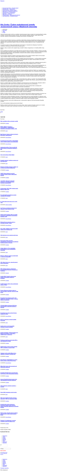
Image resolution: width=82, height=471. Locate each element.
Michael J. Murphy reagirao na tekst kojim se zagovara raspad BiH (9, 256)
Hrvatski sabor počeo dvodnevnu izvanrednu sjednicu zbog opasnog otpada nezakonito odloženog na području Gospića (9, 406)
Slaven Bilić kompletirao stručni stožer (8, 392)
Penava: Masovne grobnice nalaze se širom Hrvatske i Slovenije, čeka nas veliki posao (9, 291)
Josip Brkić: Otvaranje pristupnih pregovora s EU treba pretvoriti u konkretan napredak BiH (7, 181)
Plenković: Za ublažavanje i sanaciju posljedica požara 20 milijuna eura (8, 421)
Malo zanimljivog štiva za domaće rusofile (9, 121)
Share (1, 111)
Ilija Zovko (5, 30)
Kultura (4, 437)
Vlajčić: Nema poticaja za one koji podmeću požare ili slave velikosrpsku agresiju (8, 174)
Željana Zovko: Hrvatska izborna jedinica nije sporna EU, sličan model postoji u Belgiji (9, 413)
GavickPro (7, 468)
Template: (2, 468)
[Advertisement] (36, 3)
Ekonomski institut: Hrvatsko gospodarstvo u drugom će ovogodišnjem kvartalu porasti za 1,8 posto (9, 241)
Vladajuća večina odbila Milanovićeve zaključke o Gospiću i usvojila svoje (8, 354)
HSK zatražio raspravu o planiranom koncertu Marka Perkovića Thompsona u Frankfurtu (9, 269)
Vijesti (4, 436)
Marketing (5, 442)
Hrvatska (7, 123)
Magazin (4, 439)
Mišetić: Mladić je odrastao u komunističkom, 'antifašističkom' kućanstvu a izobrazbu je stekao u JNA (8, 127)
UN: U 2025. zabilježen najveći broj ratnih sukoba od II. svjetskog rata (9, 229)
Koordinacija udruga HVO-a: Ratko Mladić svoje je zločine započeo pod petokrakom (9, 141)
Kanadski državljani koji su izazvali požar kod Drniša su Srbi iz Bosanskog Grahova (9, 373)
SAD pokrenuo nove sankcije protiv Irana (9, 235)
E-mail (4, 32)
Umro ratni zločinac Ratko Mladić (7, 154)
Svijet (6, 130)
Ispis (4, 31)
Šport (6, 163)
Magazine (2, 0)
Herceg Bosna (8, 137)
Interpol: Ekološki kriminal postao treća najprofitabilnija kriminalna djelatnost (8, 380)
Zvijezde (7, 273)
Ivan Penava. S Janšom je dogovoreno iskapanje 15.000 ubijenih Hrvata (8, 209)
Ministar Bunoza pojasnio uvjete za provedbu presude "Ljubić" (7, 223)
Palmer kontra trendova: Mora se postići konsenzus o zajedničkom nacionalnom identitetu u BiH (8, 215)
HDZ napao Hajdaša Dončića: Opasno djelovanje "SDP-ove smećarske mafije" (8, 398)
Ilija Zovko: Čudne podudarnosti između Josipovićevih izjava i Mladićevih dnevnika (18, 26)
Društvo (4, 438)
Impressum (5, 441)
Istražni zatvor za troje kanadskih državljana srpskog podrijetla (7, 327)
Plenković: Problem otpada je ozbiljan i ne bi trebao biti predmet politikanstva (9, 167)
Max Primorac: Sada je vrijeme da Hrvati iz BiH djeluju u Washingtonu (9, 135)
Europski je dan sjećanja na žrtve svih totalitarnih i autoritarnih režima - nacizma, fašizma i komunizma (9, 298)
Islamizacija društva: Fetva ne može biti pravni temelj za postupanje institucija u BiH (8, 148)
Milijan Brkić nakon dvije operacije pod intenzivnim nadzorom (8, 367)
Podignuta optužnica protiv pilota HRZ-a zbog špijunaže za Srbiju (8, 341)
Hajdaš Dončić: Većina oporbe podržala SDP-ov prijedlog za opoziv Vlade (8, 347)
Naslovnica (5, 435)
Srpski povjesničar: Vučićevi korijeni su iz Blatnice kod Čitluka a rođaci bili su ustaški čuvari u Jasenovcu (9, 333)
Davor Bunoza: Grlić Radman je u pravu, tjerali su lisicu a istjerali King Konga (8, 360)
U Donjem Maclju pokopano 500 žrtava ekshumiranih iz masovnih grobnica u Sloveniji (8, 306)
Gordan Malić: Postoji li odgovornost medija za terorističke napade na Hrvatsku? (8, 277)
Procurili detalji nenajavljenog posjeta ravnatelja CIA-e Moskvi (8, 195)
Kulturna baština (8, 204)
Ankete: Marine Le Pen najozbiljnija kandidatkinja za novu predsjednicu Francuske (8, 249)
